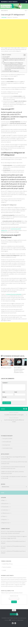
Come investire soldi (6, 441)
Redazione (4, 17)
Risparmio (4, 519)
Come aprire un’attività (7, 438)
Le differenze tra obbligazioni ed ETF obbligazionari (13, 62)
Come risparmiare (6, 445)
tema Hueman (20, 620)
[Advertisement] (14, 33)
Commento (5, 382)
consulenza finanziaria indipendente (13, 294)
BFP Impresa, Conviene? (6, 367)
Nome (3, 392)
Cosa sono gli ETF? (6, 56)
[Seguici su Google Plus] (26, 409)
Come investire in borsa (7, 448)
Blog (3, 500)
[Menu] (26, 1)
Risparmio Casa (5, 522)
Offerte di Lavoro (6, 513)
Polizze (3, 516)
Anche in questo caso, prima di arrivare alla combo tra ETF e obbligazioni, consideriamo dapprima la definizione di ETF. (14, 60)
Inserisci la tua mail (14, 595)
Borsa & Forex (5, 503)
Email (15, 392)
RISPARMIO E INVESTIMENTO (9, 2)
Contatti (4, 570)
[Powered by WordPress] (10, 620)
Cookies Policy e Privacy (7, 564)
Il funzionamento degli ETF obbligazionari (11, 71)
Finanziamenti (5, 506)
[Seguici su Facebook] (24, 409)
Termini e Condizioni (6, 567)
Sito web (4, 397)
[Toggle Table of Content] (24, 55)
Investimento (4, 10)
